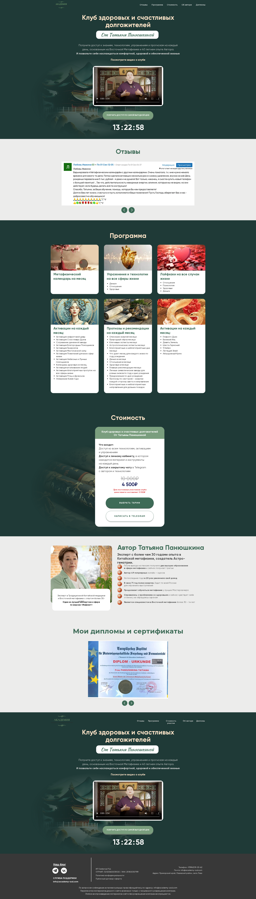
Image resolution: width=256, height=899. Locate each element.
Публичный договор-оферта (109, 879)
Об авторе (187, 5)
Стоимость (172, 5)
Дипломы (200, 5)
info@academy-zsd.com (65, 881)
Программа (157, 5)
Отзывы (143, 5)
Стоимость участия (171, 722)
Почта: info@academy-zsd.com (188, 870)
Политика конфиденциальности (110, 875)
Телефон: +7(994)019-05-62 (190, 867)
